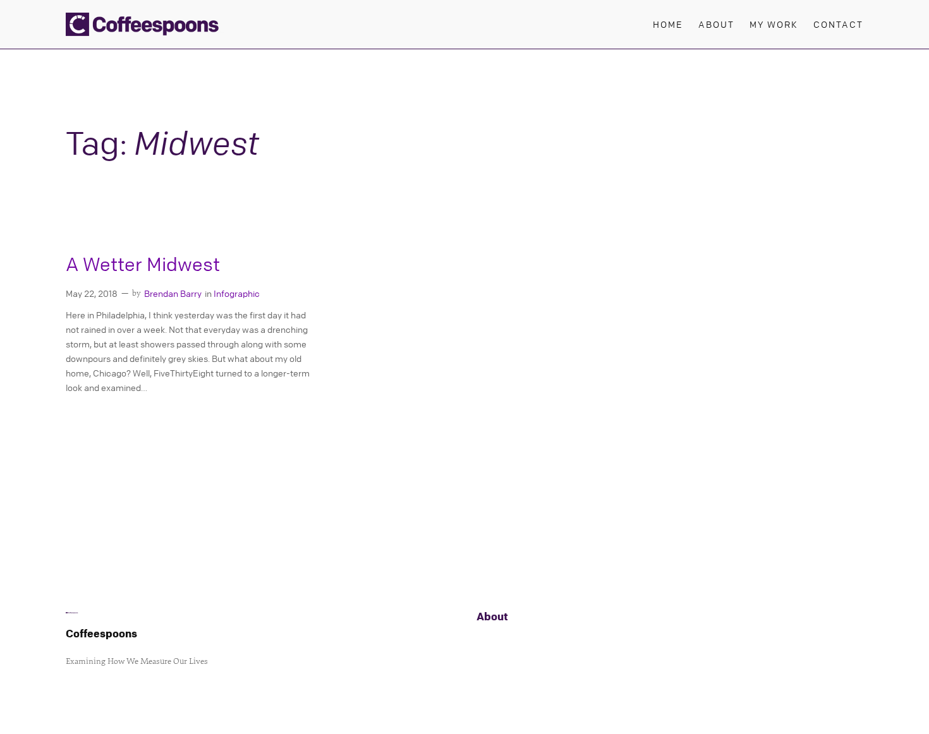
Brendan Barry (173, 293)
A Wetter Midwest (143, 264)
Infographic (237, 293)
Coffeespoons (101, 633)
